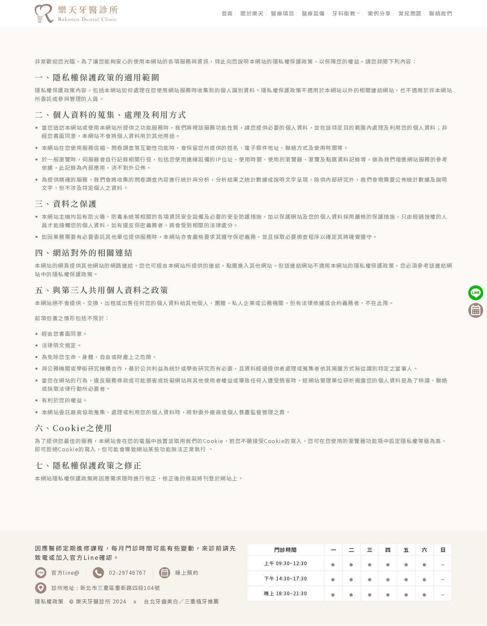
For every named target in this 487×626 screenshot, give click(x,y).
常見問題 (410, 13)
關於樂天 (252, 13)
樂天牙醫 (87, 601)
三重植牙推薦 (202, 601)
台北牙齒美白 (161, 601)
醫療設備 (313, 13)
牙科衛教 (343, 13)
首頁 (227, 13)
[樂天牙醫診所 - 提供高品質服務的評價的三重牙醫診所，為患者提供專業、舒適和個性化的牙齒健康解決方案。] (76, 13)
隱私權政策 (49, 601)
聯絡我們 (440, 13)
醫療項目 (282, 13)
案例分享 (379, 13)
